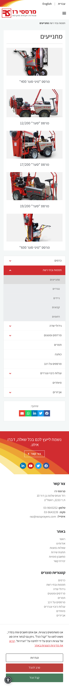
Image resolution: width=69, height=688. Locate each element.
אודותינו (60, 543)
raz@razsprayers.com (43, 516)
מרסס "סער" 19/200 (34, 206)
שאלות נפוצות (57, 548)
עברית (61, 4)
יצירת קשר (59, 561)
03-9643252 (50, 508)
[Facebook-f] (46, 466)
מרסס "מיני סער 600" (34, 247)
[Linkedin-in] (23, 466)
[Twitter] (38, 466)
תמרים (61, 598)
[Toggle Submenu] (10, 260)
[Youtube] (31, 466)
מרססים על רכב (56, 602)
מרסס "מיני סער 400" (34, 81)
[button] (64, 13)
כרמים (61, 580)
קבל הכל (34, 678)
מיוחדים (60, 611)
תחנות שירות (58, 552)
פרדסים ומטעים (56, 593)
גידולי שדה (59, 589)
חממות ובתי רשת (57, 23)
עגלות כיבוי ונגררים (54, 607)
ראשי (62, 539)
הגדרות (34, 658)
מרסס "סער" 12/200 (34, 123)
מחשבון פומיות (57, 557)
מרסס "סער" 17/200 (34, 164)
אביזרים (60, 615)
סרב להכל (34, 668)
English (47, 4)
